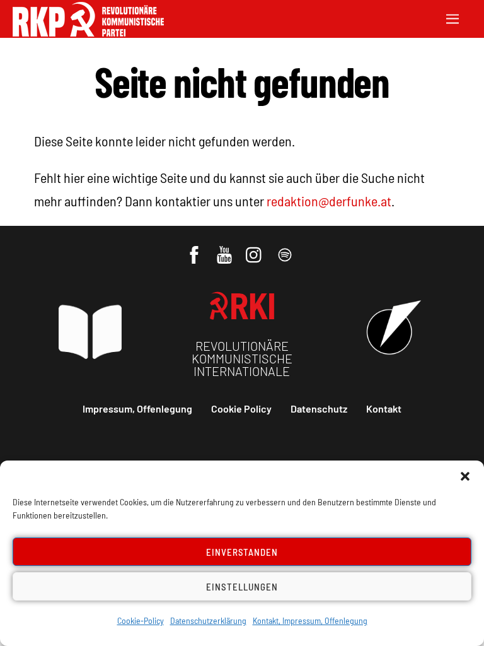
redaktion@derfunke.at (329, 200)
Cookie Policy (241, 408)
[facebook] (195, 248)
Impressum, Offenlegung (137, 408)
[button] (465, 476)
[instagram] (255, 248)
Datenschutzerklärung (208, 620)
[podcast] (285, 248)
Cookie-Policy (140, 620)
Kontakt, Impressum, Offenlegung (310, 620)
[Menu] (452, 17)
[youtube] (225, 248)
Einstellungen (242, 586)
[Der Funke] (88, 32)
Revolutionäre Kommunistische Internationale (242, 358)
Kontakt (383, 408)
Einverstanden (242, 552)
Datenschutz (319, 408)
